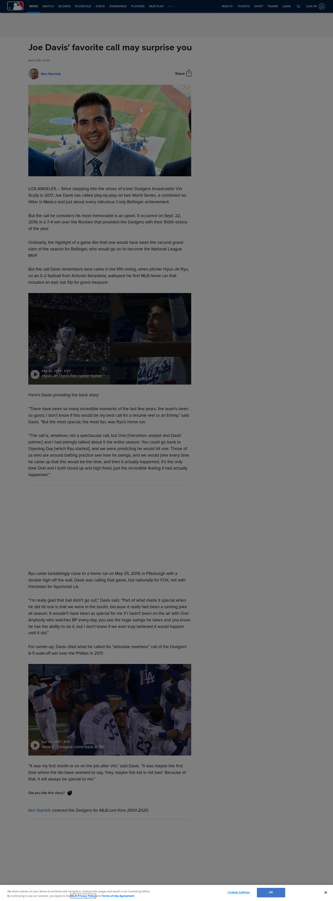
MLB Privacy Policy (83, 896)
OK (271, 892)
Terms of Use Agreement (118, 896)
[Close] (326, 892)
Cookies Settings (239, 892)
